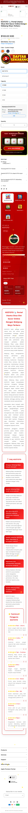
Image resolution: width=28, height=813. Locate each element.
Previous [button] (1, 2)
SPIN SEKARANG (14, 148)
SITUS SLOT (5, 76)
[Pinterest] (7, 189)
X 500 (3, 95)
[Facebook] (2, 189)
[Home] (11, 6)
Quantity (3, 121)
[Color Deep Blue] (8, 51)
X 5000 (4, 85)
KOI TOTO (5, 71)
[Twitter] (4, 189)
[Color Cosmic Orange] (2, 51)
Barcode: (10, 28)
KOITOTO (11, 810)
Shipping (8, 38)
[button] (2, 7)
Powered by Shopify (18, 810)
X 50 (3, 100)
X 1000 (4, 90)
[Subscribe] (22, 795)
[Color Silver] (13, 51)
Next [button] (26, 2)
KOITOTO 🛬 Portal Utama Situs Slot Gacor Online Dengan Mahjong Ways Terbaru (14, 2)
